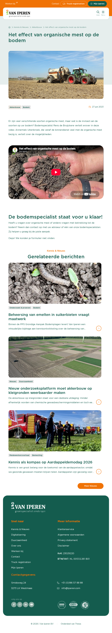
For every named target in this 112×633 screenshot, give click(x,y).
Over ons (16, 545)
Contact (55, 4)
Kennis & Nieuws (21, 27)
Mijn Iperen (99, 4)
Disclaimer (63, 545)
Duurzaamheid (19, 540)
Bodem (26, 107)
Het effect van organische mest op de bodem (65, 27)
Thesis (78, 624)
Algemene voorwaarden (71, 534)
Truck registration (76, 4)
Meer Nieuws (90, 486)
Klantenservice (66, 529)
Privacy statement (68, 540)
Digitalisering (18, 534)
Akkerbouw (37, 27)
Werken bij (11, 3)
